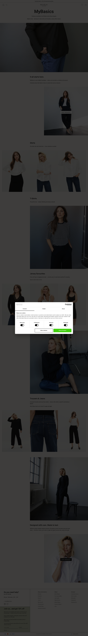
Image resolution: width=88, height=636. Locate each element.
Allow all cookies (62, 330)
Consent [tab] (25, 308)
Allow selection (43, 330)
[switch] (37, 325)
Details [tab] (44, 308)
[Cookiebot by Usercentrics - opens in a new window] (66, 305)
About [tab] (63, 308)
